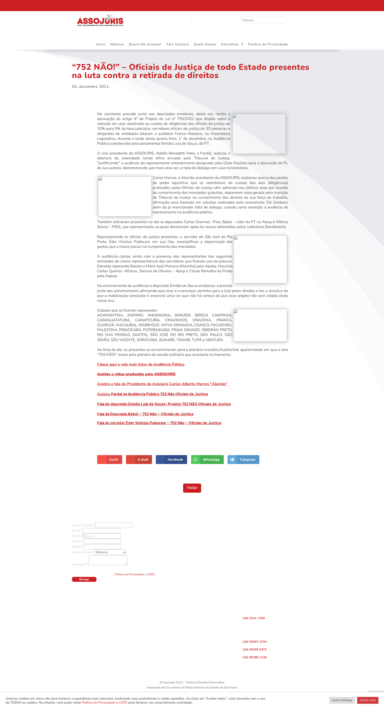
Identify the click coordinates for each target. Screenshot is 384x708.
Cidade (77, 541)
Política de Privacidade (268, 44)
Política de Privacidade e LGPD (104, 702)
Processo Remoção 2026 (45, 5)
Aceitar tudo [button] (368, 700)
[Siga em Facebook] (284, 4)
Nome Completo (83, 525)
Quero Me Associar (145, 44)
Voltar (192, 487)
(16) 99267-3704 (255, 642)
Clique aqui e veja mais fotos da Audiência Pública (140, 364)
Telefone (77, 536)
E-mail (77, 531)
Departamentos (83, 552)
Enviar (84, 579)
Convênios (230, 44)
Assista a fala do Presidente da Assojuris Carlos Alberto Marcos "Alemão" (162, 383)
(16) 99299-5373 (255, 650)
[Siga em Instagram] (293, 4)
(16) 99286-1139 (255, 657)
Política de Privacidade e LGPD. (135, 574)
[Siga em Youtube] (302, 4)
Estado (77, 547)
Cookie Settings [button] (342, 700)
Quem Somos (205, 44)
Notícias (117, 44)
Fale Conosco (177, 44)
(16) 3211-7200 (254, 618)
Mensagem (80, 564)
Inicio (100, 44)
